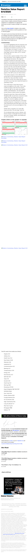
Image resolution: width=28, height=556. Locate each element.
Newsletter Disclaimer (20, 503)
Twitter (11, 440)
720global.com (20, 440)
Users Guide (10, 28)
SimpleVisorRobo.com (15, 498)
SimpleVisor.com (5, 498)
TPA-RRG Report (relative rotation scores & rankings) (14, 452)
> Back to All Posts (6, 472)
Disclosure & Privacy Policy (8, 503)
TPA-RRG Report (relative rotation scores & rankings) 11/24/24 (14, 458)
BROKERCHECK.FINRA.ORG (8, 505)
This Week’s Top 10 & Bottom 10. (11, 465)
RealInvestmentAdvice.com (7, 499)
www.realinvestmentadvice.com (9, 534)
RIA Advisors (16, 430)
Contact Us (4, 1)
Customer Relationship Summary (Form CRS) (11, 443)
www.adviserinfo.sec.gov (19, 533)
